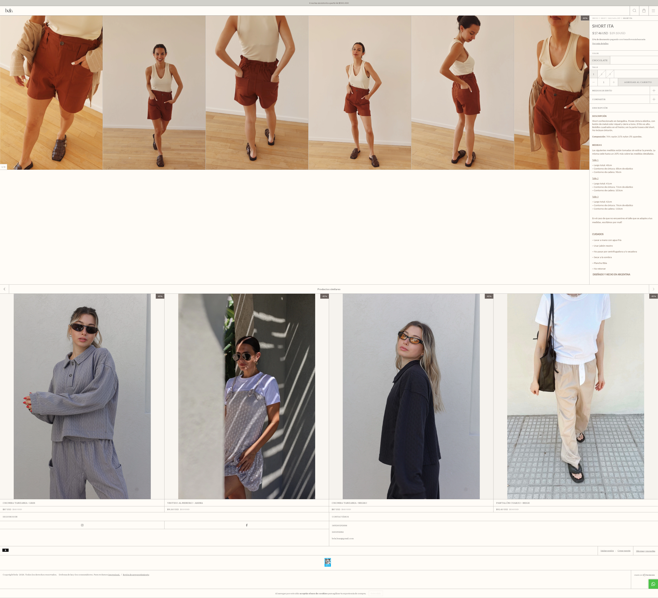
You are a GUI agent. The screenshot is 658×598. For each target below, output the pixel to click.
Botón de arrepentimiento (136, 574)
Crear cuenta (624, 550)
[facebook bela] (246, 525)
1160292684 (338, 531)
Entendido (376, 593)
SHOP (603, 18)
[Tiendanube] (644, 575)
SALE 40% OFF (614, 18)
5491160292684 (339, 525)
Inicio (595, 18)
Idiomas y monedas (645, 550)
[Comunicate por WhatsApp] (653, 584)
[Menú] (653, 10)
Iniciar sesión (607, 550)
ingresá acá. (114, 574)
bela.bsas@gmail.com (343, 538)
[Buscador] (634, 10)
